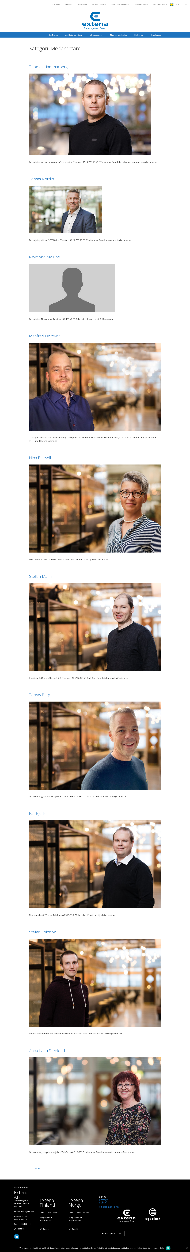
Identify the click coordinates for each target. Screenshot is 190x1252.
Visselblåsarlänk (109, 1207)
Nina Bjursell (40, 457)
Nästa (39, 1168)
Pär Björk (37, 813)
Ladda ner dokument (120, 4)
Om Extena (53, 35)
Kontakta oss (159, 4)
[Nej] (186, 1248)
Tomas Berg (39, 694)
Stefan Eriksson (42, 932)
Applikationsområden (73, 35)
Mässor (68, 4)
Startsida (56, 4)
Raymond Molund (44, 257)
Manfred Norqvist (44, 336)
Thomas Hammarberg (48, 66)
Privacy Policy (103, 1201)
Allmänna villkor (141, 4)
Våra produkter (96, 35)
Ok (168, 1248)
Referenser (82, 4)
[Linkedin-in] (16, 1236)
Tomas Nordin (41, 179)
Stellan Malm (40, 576)
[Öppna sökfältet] (186, 4)
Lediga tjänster (99, 4)
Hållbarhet (138, 35)
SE (176, 4)
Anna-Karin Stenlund (47, 1050)
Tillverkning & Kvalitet (118, 35)
